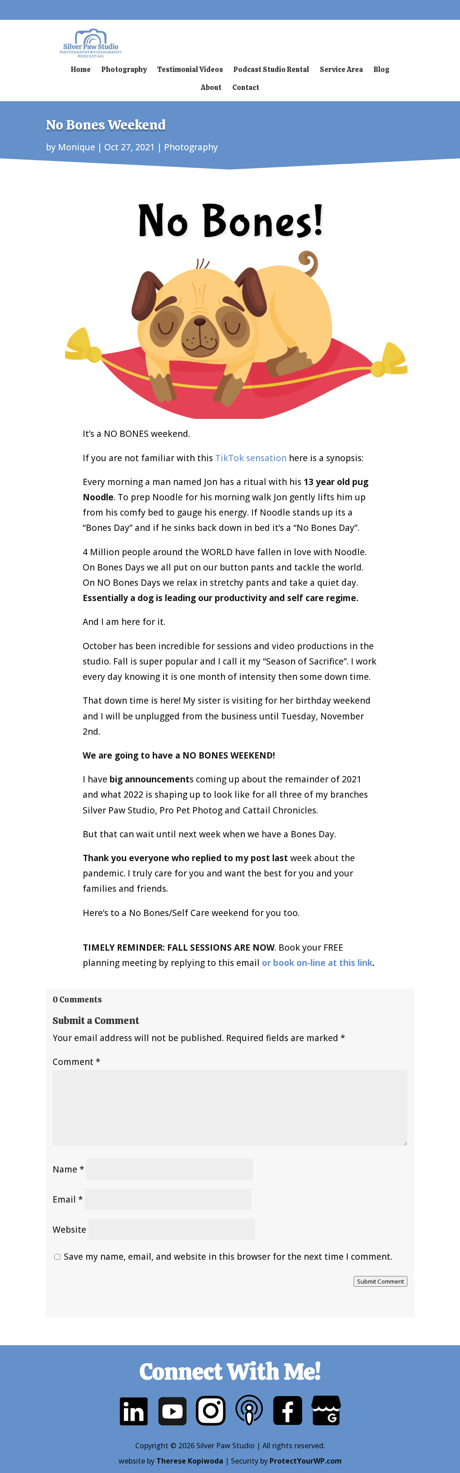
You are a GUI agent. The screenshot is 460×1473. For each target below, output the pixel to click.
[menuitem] (81, 70)
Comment (76, 1062)
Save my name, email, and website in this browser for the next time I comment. (228, 1256)
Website (69, 1229)
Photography (191, 147)
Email (68, 1199)
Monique (76, 147)
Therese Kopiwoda (189, 1461)
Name (68, 1169)
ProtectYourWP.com (306, 1461)
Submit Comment (380, 1281)
